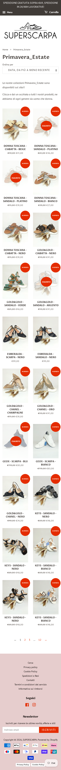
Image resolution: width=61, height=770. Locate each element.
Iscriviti (49, 730)
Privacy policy (30, 667)
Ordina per (7, 64)
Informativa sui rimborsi (30, 688)
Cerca (30, 662)
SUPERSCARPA (30, 739)
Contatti (31, 680)
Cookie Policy (30, 671)
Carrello (54, 12)
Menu (9, 12)
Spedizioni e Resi (30, 675)
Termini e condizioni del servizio (30, 684)
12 (39, 639)
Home (5, 49)
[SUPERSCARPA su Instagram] (34, 705)
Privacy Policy (23, 764)
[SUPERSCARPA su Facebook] (27, 705)
